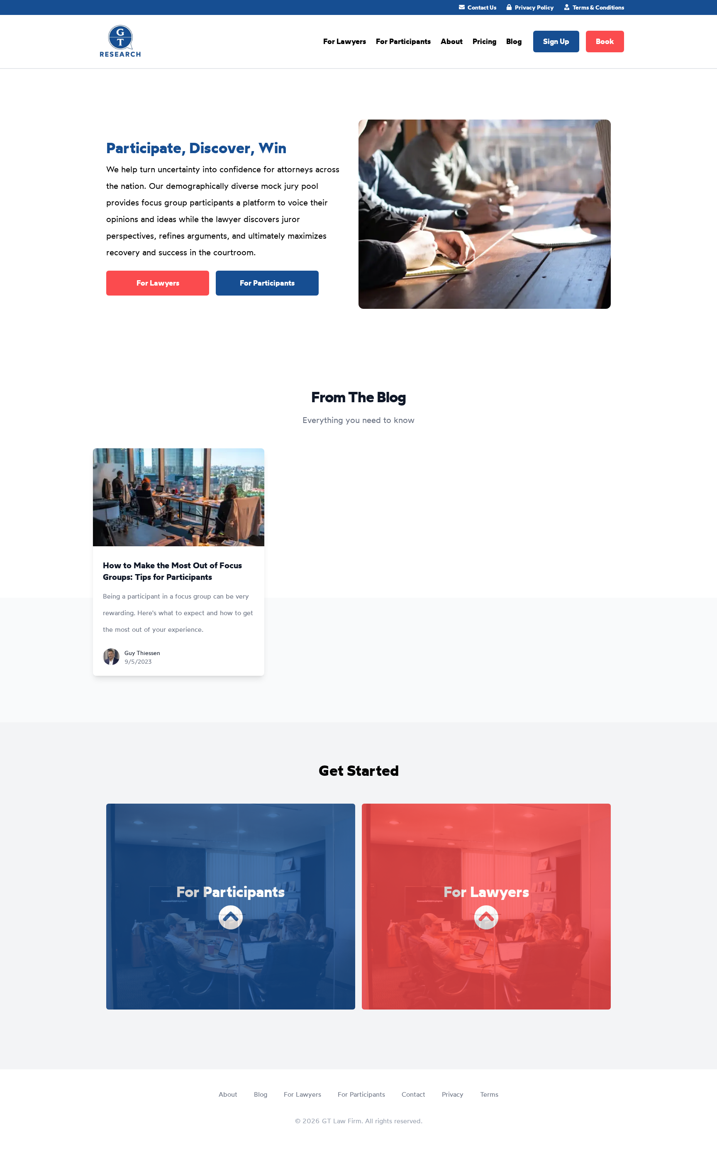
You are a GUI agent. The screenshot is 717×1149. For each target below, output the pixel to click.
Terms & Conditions (598, 7)
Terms (489, 1094)
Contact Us (482, 7)
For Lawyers (344, 41)
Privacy (452, 1094)
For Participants (403, 41)
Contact (413, 1094)
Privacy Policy (534, 7)
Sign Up (556, 41)
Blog (514, 41)
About (452, 41)
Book (605, 41)
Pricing (484, 41)
